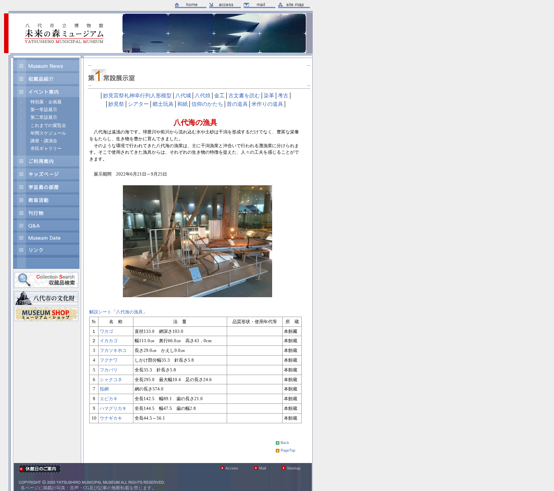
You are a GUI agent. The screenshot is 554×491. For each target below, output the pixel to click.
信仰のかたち (207, 104)
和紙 (182, 104)
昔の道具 (237, 104)
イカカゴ (109, 340)
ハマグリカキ (113, 408)
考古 (283, 96)
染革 (269, 96)
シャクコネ (111, 379)
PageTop (288, 450)
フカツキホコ (113, 350)
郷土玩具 (163, 104)
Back (285, 443)
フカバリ (109, 369)
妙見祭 (116, 104)
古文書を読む (244, 96)
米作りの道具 (267, 104)
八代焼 (202, 96)
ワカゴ (106, 331)
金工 (219, 96)
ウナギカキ (111, 418)
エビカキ (109, 398)
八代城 (183, 96)
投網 (104, 388)
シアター (138, 104)
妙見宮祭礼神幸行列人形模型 (137, 96)
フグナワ (109, 360)
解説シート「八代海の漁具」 (118, 311)
